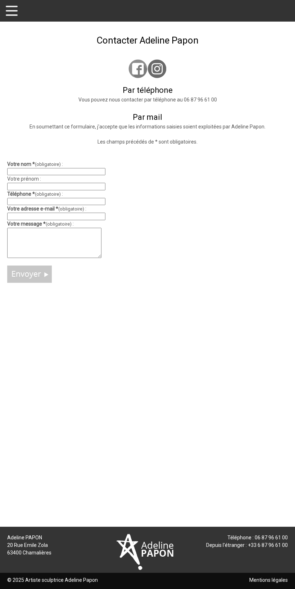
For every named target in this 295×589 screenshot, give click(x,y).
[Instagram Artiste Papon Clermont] (157, 68)
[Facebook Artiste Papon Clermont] (138, 68)
